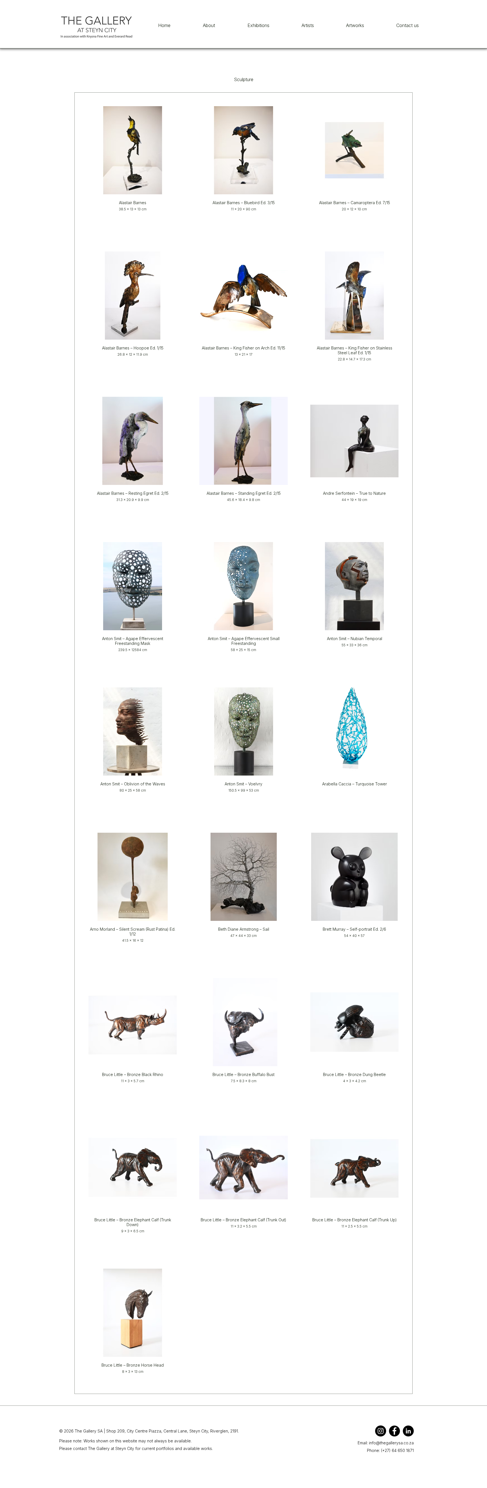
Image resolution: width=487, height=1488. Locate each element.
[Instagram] (380, 1430)
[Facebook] (394, 1430)
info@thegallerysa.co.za (391, 1442)
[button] (355, 25)
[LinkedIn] (408, 1430)
